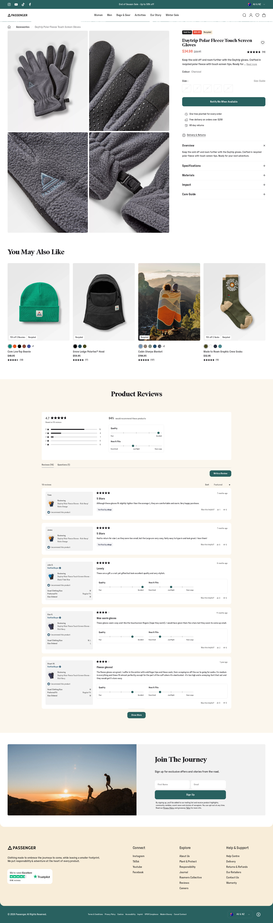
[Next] (66, 304)
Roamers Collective (190, 877)
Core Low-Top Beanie (19, 351)
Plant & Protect (188, 861)
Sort (207, 485)
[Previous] (10, 304)
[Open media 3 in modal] (48, 182)
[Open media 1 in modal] (48, 81)
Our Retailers (233, 872)
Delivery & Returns (196, 135)
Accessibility (130, 914)
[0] (257, 15)
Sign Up (190, 794)
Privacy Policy (110, 914)
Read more (251, 64)
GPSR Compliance (151, 914)
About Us (184, 856)
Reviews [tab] (48, 466)
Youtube (137, 867)
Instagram (139, 856)
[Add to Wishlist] (262, 42)
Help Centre (233, 856)
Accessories (22, 27)
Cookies (120, 914)
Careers (183, 888)
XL (228, 88)
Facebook (138, 872)
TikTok (136, 861)
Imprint (140, 914)
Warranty (231, 883)
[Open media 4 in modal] (129, 182)
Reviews (184, 883)
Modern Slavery (166, 914)
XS (186, 88)
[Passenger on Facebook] (30, 4)
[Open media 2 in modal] (129, 81)
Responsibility (187, 867)
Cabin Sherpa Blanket (150, 351)
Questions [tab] (64, 466)
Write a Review (222, 474)
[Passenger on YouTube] (16, 4)
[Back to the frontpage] (9, 27)
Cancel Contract (180, 914)
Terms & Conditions (95, 914)
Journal (183, 872)
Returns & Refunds (237, 867)
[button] (256, 52)
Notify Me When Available (223, 101)
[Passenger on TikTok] (23, 4)
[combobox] (256, 4)
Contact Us (232, 877)
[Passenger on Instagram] (9, 4)
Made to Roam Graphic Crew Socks (222, 351)
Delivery (231, 861)
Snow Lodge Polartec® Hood (88, 351)
